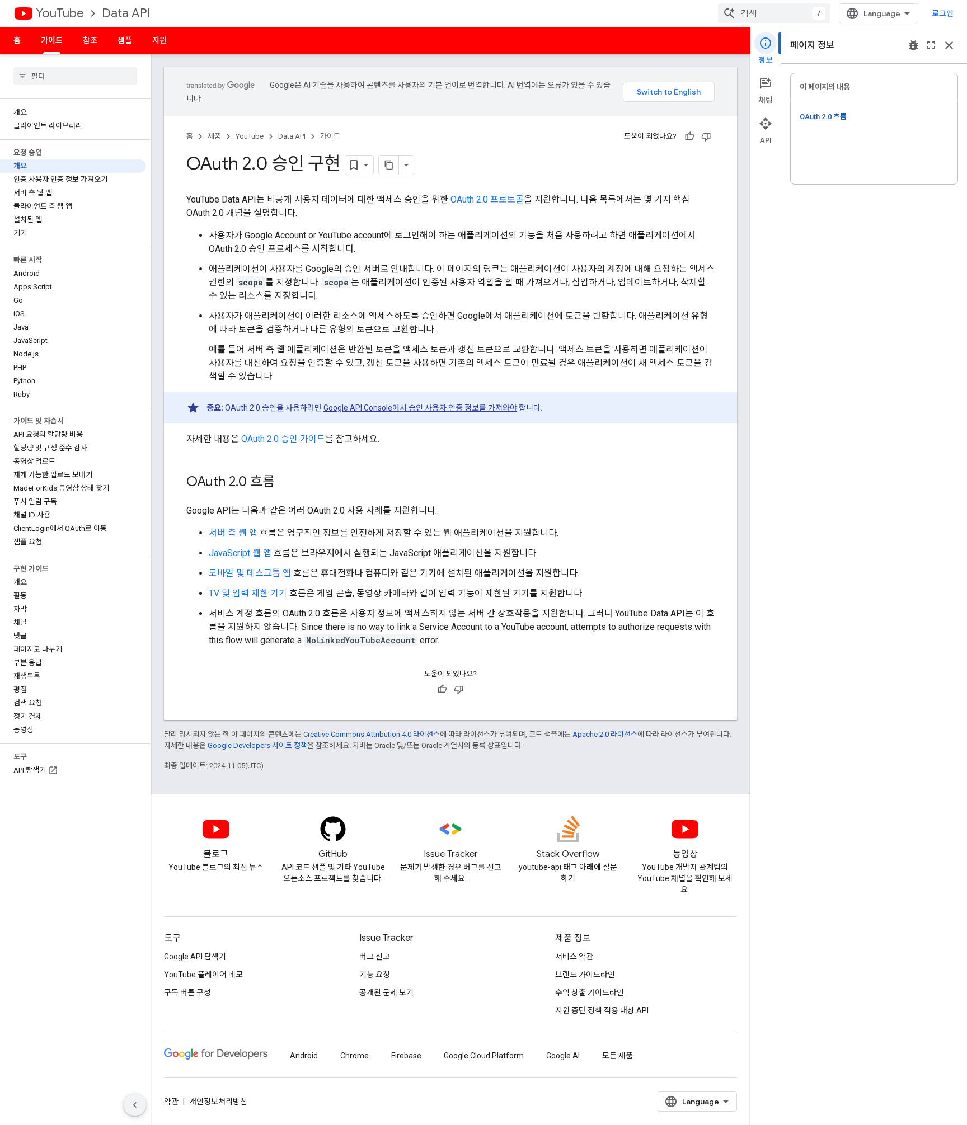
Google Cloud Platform (484, 1055)
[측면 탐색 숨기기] (135, 1105)
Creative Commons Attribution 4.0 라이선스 (371, 734)
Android (304, 1055)
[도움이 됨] (689, 136)
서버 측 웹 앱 (233, 533)
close (949, 45)
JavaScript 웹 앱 (240, 553)
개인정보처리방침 (218, 1101)
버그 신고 (374, 956)
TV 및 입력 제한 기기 (248, 593)
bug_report (913, 45)
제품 (214, 136)
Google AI (563, 1055)
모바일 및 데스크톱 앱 (250, 573)
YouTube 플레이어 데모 (203, 974)
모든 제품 (617, 1055)
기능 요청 (374, 974)
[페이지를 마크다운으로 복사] (389, 165)
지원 (159, 40)
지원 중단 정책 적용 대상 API (602, 1010)
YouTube (60, 13)
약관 (171, 1101)
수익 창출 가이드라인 (589, 992)
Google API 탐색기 (195, 956)
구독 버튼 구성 (187, 992)
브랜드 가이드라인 (585, 974)
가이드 (52, 40)
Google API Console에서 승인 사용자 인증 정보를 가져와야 (420, 407)
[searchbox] (75, 76)
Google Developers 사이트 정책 (257, 745)
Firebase (406, 1055)
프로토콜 (487, 199)
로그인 (943, 13)
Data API (126, 13)
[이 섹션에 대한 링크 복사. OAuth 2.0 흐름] (286, 482)
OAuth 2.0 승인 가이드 (283, 439)
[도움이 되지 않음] (706, 136)
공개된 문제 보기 (386, 992)
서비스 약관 (574, 956)
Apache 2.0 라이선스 (604, 734)
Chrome (354, 1055)
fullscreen (931, 45)
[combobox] (774, 13)
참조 (90, 40)
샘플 (125, 40)
